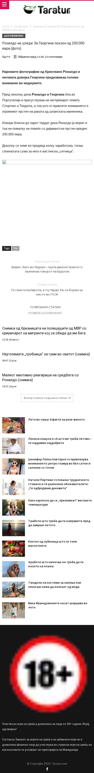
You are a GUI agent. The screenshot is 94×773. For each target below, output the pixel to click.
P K (8, 56)
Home (5, 26)
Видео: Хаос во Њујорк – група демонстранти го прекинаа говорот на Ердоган (47, 266)
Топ (15, 248)
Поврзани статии (45, 307)
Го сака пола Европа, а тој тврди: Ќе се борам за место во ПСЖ (47, 289)
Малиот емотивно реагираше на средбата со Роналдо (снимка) (40, 377)
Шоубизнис (21, 26)
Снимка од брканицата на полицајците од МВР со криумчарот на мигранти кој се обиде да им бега (44, 330)
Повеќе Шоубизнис (45, 313)
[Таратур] (47, 5)
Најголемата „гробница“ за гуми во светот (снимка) (46, 354)
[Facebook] (47, 769)
